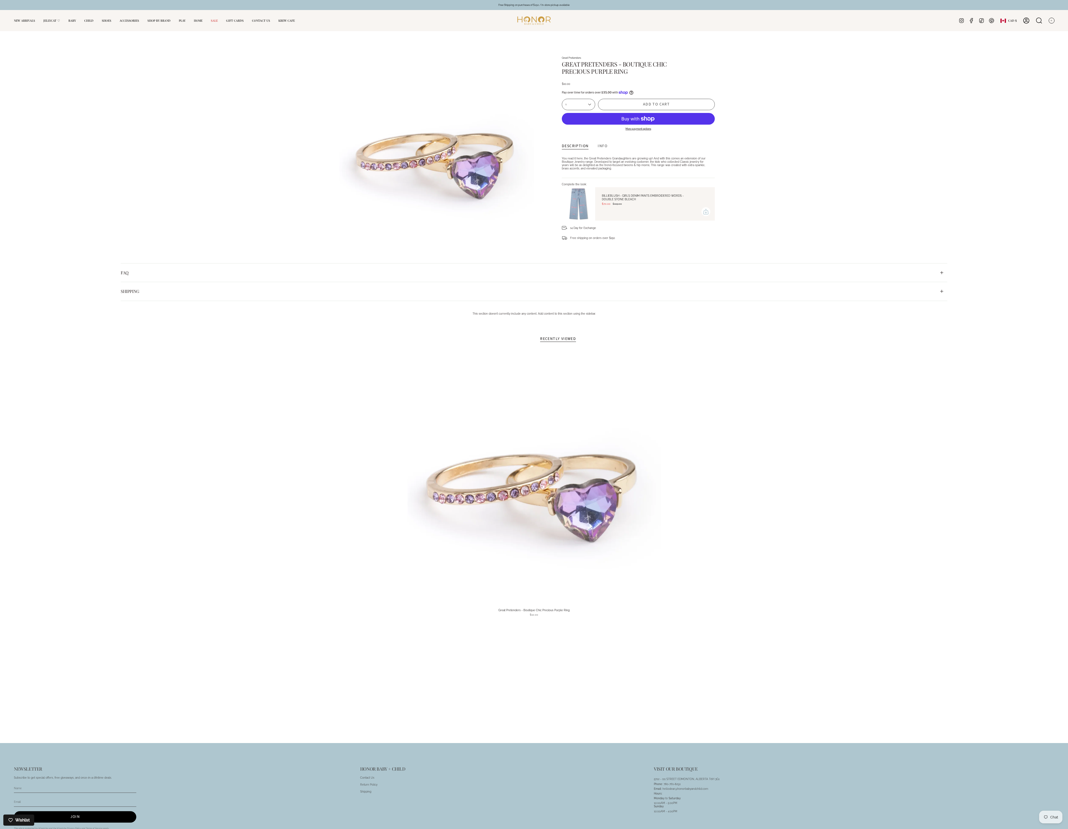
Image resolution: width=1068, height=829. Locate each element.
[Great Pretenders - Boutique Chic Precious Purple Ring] (534, 478)
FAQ (124, 272)
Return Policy (368, 784)
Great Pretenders (571, 57)
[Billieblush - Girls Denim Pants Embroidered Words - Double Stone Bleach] (578, 204)
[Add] (705, 211)
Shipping (130, 291)
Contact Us (367, 777)
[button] (72, 20)
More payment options (638, 128)
